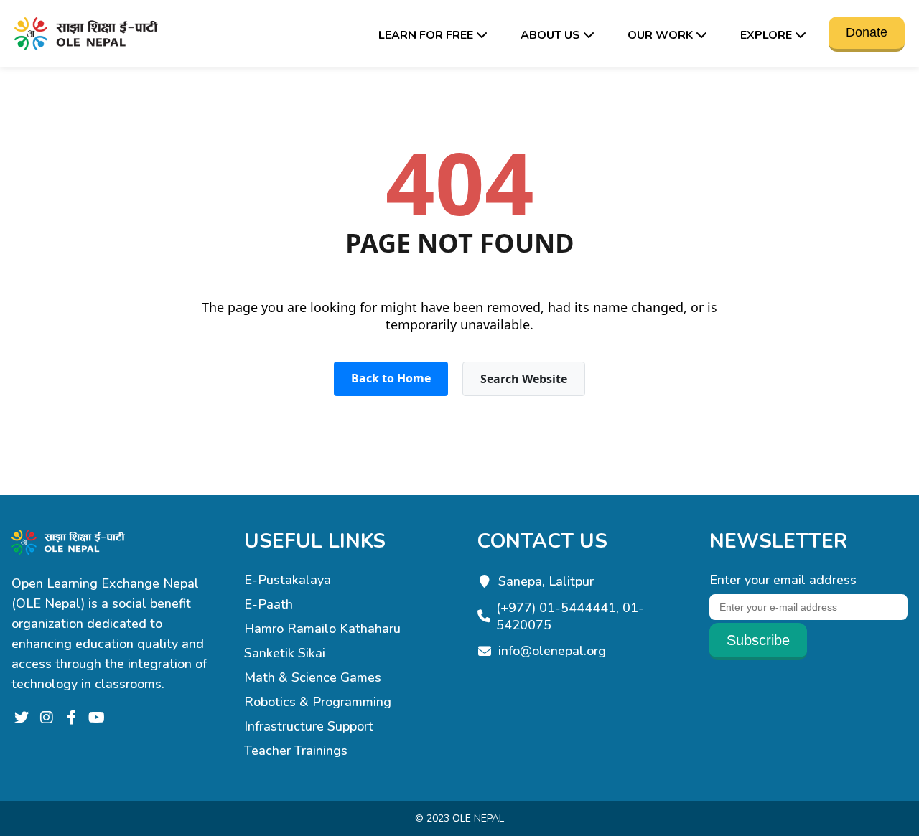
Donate (866, 32)
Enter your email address (783, 579)
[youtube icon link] (96, 718)
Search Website (523, 379)
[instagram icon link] (46, 718)
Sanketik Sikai (284, 653)
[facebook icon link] (71, 718)
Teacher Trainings (295, 750)
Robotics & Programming (317, 701)
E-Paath (268, 604)
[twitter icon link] (21, 718)
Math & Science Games (312, 677)
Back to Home (391, 378)
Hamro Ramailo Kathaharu (322, 628)
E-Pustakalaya (287, 579)
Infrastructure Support (308, 726)
